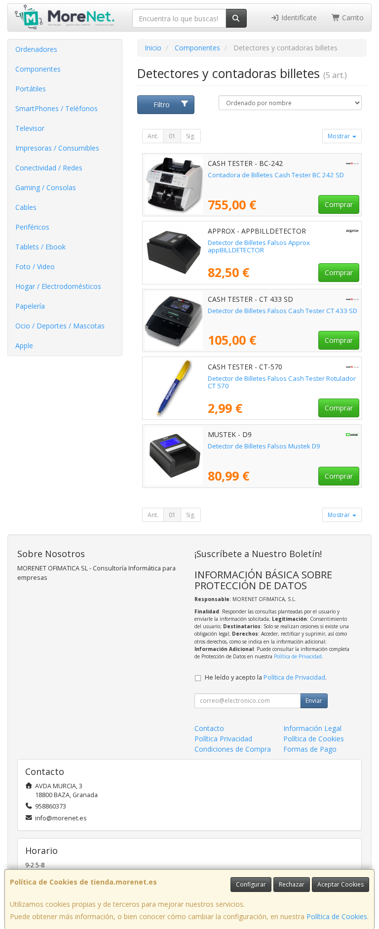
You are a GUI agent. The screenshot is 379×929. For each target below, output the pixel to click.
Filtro (161, 104)
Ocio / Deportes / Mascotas (60, 325)
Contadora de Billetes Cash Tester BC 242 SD (276, 174)
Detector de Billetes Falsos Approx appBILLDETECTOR (259, 246)
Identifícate (298, 17)
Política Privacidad (223, 738)
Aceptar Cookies (340, 884)
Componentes (38, 69)
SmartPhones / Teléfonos (56, 108)
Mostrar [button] (339, 136)
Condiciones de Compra (232, 749)
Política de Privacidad (298, 656)
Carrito (352, 17)
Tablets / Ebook (40, 246)
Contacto (209, 728)
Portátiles (30, 88)
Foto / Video (35, 266)
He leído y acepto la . (266, 677)
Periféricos (32, 227)
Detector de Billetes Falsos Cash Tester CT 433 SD (282, 310)
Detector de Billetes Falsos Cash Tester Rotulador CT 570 (282, 382)
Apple (24, 345)
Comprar (339, 204)
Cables (26, 207)
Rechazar (291, 884)
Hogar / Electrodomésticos (58, 286)
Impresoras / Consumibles (57, 148)
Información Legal (312, 728)
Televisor (29, 128)
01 (172, 136)
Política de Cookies (336, 916)
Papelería (30, 306)
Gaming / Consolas (45, 187)
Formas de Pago (310, 749)
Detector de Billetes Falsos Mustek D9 (264, 446)
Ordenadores (36, 49)
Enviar (313, 700)
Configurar (251, 884)
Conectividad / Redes (48, 167)
